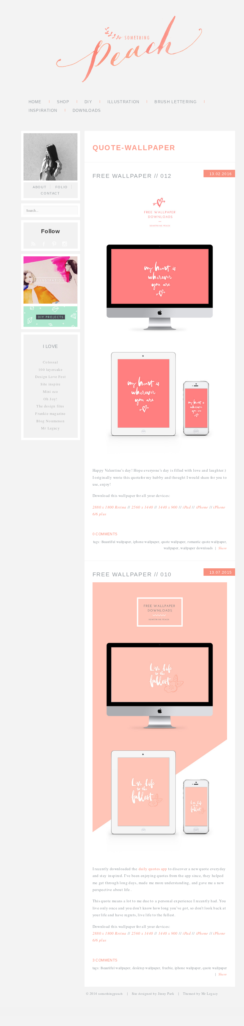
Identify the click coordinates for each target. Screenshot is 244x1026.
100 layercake (50, 369)
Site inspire (50, 384)
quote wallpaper (173, 541)
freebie (167, 967)
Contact (50, 193)
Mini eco (50, 391)
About (39, 187)
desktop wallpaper (146, 967)
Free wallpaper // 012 (132, 176)
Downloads (87, 111)
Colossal (50, 362)
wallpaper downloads (196, 547)
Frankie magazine (50, 413)
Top (230, 1012)
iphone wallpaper (146, 541)
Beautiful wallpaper (116, 541)
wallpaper (171, 547)
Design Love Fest (50, 376)
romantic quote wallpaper (206, 541)
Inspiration (43, 111)
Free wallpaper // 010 (132, 574)
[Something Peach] (129, 50)
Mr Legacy (50, 428)
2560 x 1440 (142, 507)
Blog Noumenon (50, 420)
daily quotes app (153, 868)
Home (35, 102)
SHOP (63, 102)
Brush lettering (175, 102)
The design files (50, 406)
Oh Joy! (50, 398)
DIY (88, 102)
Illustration (123, 102)
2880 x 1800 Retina (109, 507)
